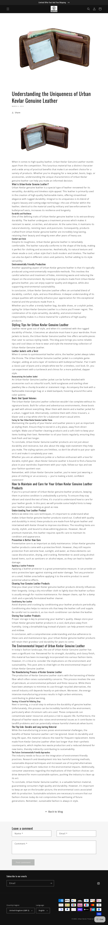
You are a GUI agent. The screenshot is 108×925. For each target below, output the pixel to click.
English (42, 910)
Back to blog (55, 811)
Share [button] (17, 112)
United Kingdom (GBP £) (19, 910)
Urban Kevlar (82, 919)
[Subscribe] (51, 883)
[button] (8, 9)
